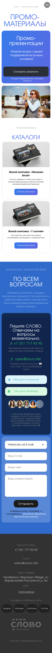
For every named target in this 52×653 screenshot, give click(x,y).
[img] (9, 379)
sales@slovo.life (28, 359)
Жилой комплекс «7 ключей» (26, 231)
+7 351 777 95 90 (28, 343)
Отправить (26, 503)
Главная (16, 6)
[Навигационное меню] (47, 4)
